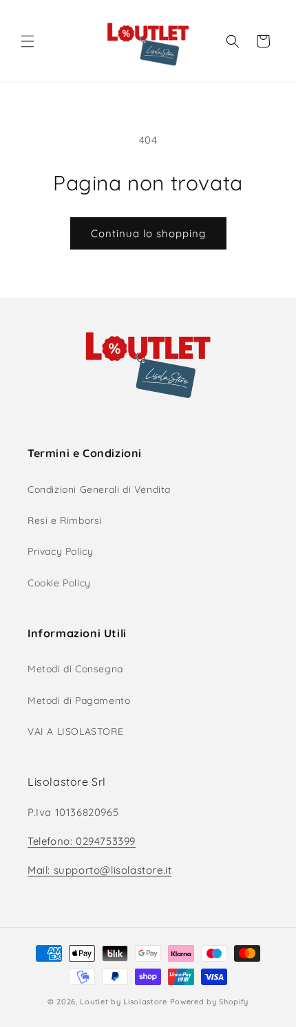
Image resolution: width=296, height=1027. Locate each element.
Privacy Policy (60, 551)
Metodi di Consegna (75, 669)
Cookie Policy (59, 583)
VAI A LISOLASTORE (75, 731)
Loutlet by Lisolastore (123, 1001)
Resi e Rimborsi (65, 520)
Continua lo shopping (148, 233)
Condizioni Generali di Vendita (99, 489)
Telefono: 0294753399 (82, 841)
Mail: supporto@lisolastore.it (99, 869)
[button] (27, 41)
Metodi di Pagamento (79, 700)
